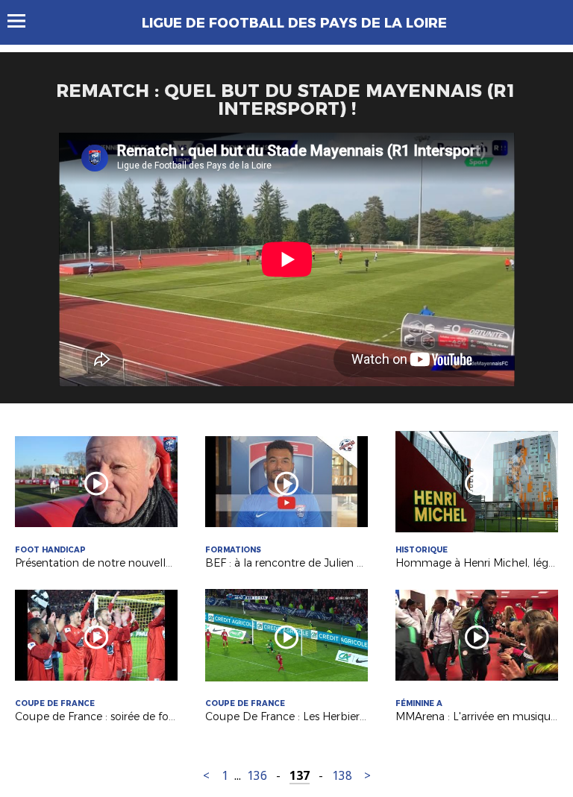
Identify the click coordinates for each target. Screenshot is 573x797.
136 (257, 776)
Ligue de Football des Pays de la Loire (294, 23)
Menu (23, 21)
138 (342, 776)
